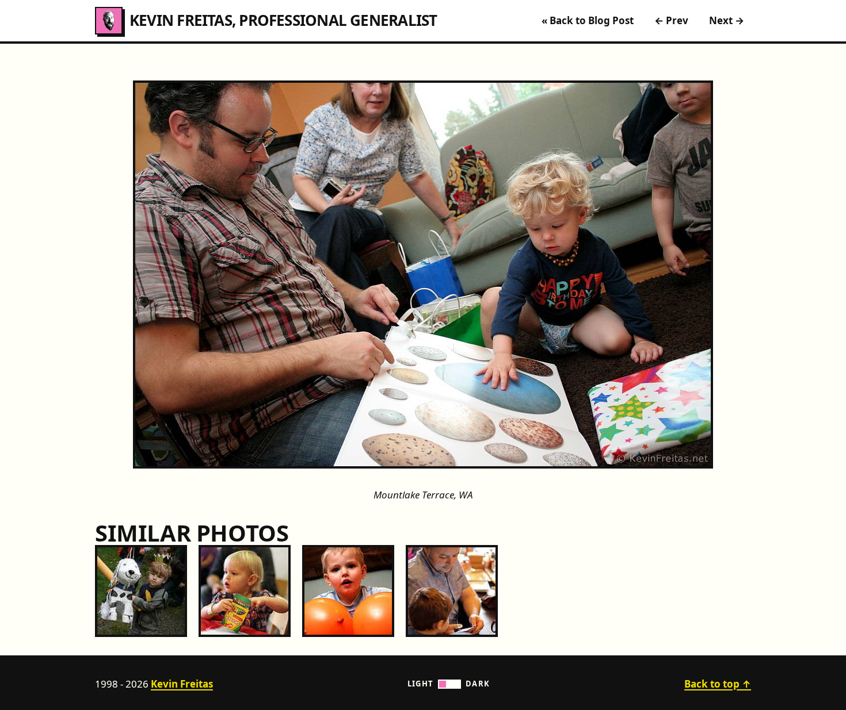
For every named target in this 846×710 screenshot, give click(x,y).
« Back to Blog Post (588, 20)
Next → (726, 20)
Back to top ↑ (717, 683)
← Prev (671, 20)
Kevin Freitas (182, 683)
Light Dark (448, 683)
